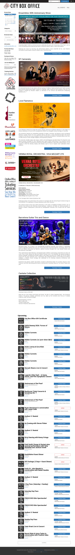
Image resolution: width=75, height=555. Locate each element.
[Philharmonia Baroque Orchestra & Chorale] (10, 155)
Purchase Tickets (57, 53)
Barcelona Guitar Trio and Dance (34, 217)
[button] (71, 1)
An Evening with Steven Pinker (36, 423)
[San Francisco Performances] (10, 168)
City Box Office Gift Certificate (36, 318)
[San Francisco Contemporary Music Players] (10, 162)
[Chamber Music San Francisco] (10, 113)
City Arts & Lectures (28, 348)
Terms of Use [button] (44, 551)
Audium (26, 334)
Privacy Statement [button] (37, 551)
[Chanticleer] (10, 125)
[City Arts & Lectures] (10, 135)
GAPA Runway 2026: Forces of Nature (36, 326)
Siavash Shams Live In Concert (36, 368)
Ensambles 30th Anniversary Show (35, 13)
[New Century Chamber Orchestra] (10, 146)
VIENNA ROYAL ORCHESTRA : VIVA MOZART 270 (41, 154)
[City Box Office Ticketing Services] (10, 185)
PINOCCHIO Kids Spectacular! (36, 498)
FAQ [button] (68, 7)
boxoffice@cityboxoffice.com (10, 46)
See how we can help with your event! (10, 74)
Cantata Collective (27, 273)
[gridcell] (14, 17)
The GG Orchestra (28, 378)
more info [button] (26, 320)
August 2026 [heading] (10, 14)
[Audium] (10, 97)
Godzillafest (27, 463)
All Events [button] (61, 7)
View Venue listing (10, 39)
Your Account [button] (64, 1)
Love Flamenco (26, 101)
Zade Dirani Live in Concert (34, 526)
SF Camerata (25, 59)
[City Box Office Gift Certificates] (10, 84)
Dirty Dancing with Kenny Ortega (36, 437)
